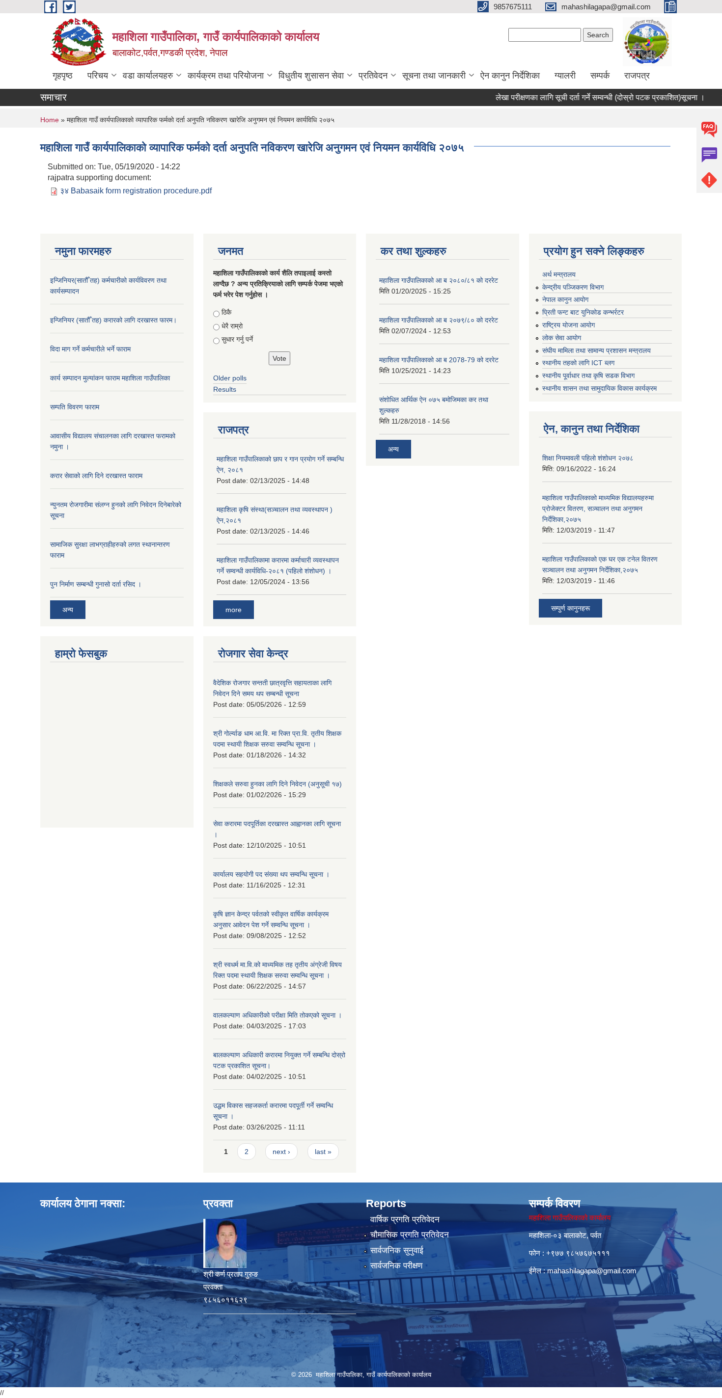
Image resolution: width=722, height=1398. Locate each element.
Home (49, 120)
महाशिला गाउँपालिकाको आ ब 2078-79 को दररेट (439, 360)
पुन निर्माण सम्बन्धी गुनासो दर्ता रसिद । (95, 584)
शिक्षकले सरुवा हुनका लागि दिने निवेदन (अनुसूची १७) (277, 784)
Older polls (230, 378)
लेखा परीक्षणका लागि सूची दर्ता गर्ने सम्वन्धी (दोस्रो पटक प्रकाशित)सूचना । (580, 97)
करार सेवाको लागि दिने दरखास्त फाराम (96, 476)
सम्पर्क (600, 76)
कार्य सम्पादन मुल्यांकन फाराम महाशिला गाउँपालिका (110, 378)
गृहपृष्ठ (63, 76)
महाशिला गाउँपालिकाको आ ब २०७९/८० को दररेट (438, 320)
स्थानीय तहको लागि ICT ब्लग (578, 363)
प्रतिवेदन (373, 76)
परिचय (97, 76)
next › (281, 1152)
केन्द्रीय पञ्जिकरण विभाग (573, 287)
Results (224, 389)
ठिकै (226, 312)
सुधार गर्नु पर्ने (237, 339)
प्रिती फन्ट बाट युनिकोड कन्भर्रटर (583, 312)
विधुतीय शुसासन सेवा (311, 76)
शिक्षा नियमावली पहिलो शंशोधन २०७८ (588, 458)
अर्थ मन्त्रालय (559, 274)
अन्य (67, 610)
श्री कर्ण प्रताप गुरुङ (230, 1274)
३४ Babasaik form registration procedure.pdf (136, 191)
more (233, 610)
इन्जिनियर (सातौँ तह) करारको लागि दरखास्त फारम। (113, 320)
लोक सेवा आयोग (561, 338)
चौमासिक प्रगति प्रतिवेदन (409, 1234)
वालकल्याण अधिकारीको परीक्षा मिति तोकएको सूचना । (277, 1015)
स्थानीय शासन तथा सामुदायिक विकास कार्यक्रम (599, 388)
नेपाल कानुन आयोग (565, 299)
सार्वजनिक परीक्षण (396, 1265)
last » (323, 1152)
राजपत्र (637, 76)
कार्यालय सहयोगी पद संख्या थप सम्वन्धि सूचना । (271, 874)
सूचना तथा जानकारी (434, 76)
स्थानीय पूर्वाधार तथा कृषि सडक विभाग (588, 375)
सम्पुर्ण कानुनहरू (570, 608)
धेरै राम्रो (232, 326)
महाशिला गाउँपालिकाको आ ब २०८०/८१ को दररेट (438, 280)
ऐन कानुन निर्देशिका (510, 76)
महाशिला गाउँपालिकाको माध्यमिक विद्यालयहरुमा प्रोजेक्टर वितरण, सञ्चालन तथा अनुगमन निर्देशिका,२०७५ (598, 508)
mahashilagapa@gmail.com (592, 1270)
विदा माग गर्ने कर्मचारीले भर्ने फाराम (90, 349)
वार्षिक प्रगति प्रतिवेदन (405, 1219)
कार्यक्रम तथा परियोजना (226, 76)
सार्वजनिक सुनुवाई (396, 1250)
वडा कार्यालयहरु (148, 76)
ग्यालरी (565, 76)
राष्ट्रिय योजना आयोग (568, 325)
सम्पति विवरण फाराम (74, 407)
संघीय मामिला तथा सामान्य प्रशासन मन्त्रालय (596, 350)
